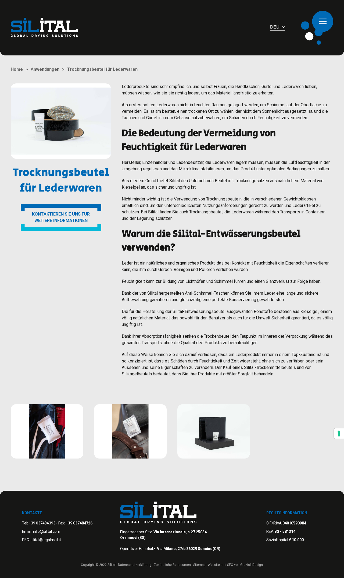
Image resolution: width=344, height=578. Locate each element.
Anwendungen (45, 69)
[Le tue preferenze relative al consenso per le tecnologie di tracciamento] (339, 433)
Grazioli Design (251, 565)
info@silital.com (46, 531)
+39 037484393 (42, 523)
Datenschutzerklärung (134, 565)
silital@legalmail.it (46, 540)
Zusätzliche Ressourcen (172, 565)
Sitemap (199, 565)
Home (17, 69)
